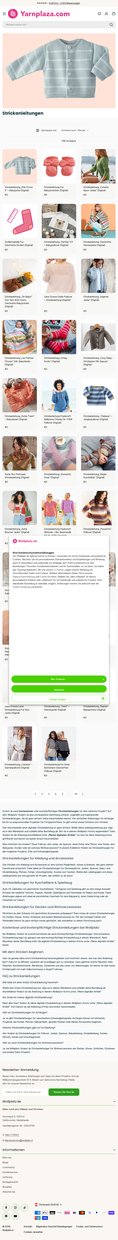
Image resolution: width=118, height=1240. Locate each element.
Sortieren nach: (73, 130)
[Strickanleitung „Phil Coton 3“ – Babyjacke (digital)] (19, 166)
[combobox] (59, 24)
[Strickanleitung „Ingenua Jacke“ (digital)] (98, 276)
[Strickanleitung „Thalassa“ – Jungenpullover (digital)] (98, 395)
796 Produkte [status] (68, 141)
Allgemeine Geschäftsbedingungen (54, 1226)
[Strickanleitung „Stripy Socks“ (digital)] (59, 337)
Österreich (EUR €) (49, 1204)
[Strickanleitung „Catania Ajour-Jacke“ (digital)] (98, 166)
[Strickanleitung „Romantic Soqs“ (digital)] (59, 453)
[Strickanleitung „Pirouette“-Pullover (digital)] (98, 508)
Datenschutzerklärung (24, 576)
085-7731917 (12, 1135)
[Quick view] (34, 180)
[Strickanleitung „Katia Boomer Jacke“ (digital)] (19, 508)
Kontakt (28, 1226)
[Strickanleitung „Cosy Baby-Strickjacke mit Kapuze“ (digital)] (98, 337)
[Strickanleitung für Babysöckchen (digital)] (59, 166)
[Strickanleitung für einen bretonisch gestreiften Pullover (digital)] (59, 743)
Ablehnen (59, 690)
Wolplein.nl (7, 1230)
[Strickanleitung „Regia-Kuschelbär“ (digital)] (98, 453)
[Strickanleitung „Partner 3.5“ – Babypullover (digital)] (59, 221)
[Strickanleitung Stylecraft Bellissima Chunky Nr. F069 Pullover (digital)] (59, 395)
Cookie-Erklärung (21, 587)
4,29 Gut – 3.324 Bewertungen (64, 3)
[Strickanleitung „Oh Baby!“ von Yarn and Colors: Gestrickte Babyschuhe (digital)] (19, 276)
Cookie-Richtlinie (48, 576)
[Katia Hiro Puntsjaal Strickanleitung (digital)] (19, 453)
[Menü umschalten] (4, 14)
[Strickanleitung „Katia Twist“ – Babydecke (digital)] (19, 395)
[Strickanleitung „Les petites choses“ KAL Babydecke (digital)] (19, 337)
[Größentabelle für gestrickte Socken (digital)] (19, 221)
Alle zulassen (58, 679)
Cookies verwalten (33, 1232)
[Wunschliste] (99, 13)
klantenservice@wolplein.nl (19, 1140)
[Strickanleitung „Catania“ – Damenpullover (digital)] (19, 743)
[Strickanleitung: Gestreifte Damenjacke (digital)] (98, 221)
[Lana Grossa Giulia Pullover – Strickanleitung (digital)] (59, 276)
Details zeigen (58, 699)
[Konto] (106, 14)
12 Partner (58, 569)
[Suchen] (111, 24)
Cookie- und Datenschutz (89, 1226)
